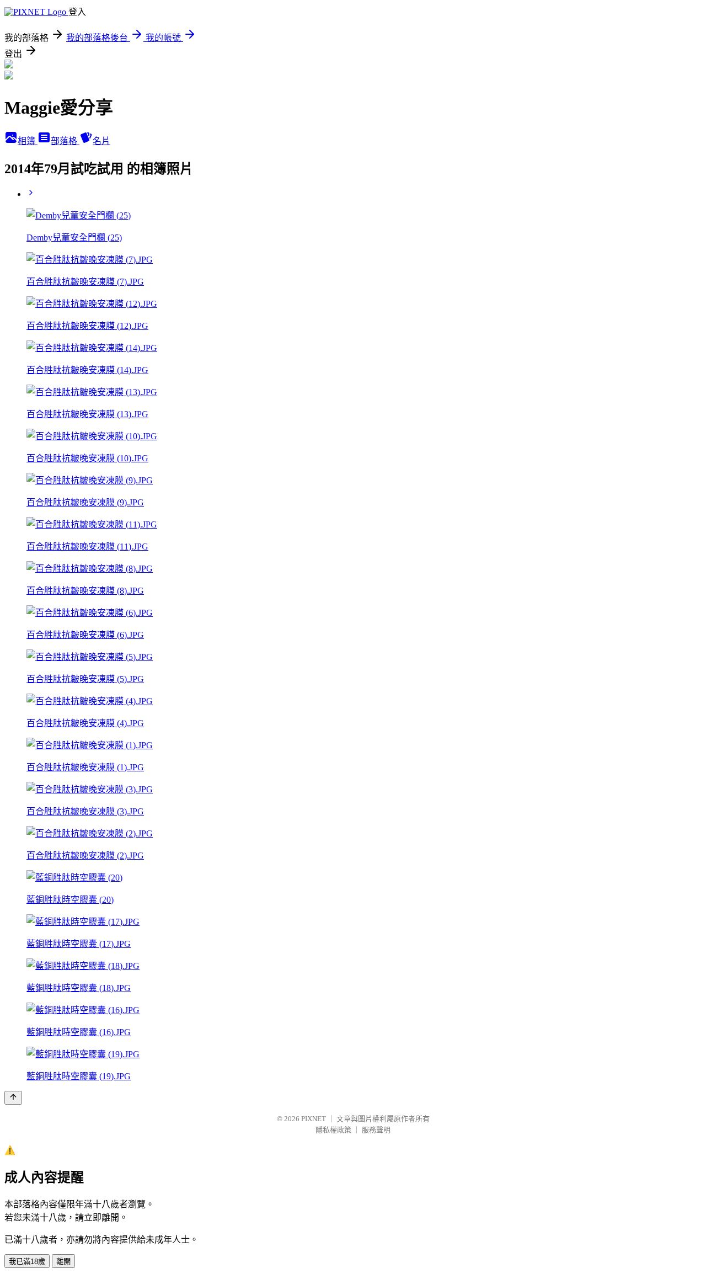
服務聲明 (376, 1130)
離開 (63, 1261)
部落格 (65, 141)
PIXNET (313, 1119)
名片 (101, 141)
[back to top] (13, 1098)
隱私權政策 (333, 1130)
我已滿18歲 (27, 1261)
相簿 (28, 141)
